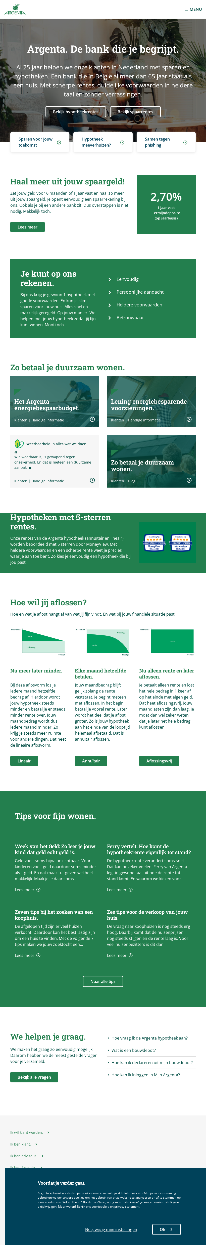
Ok (162, 1229)
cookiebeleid (100, 1206)
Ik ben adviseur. (23, 1156)
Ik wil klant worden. (26, 1132)
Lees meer (27, 227)
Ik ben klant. (20, 1144)
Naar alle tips (103, 981)
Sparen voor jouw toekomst (36, 142)
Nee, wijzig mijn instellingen (111, 1229)
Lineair (24, 761)
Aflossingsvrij (159, 761)
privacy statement (126, 1206)
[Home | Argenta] (15, 9)
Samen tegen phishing (157, 142)
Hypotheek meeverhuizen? (96, 142)
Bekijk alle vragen (34, 1077)
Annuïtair (91, 761)
